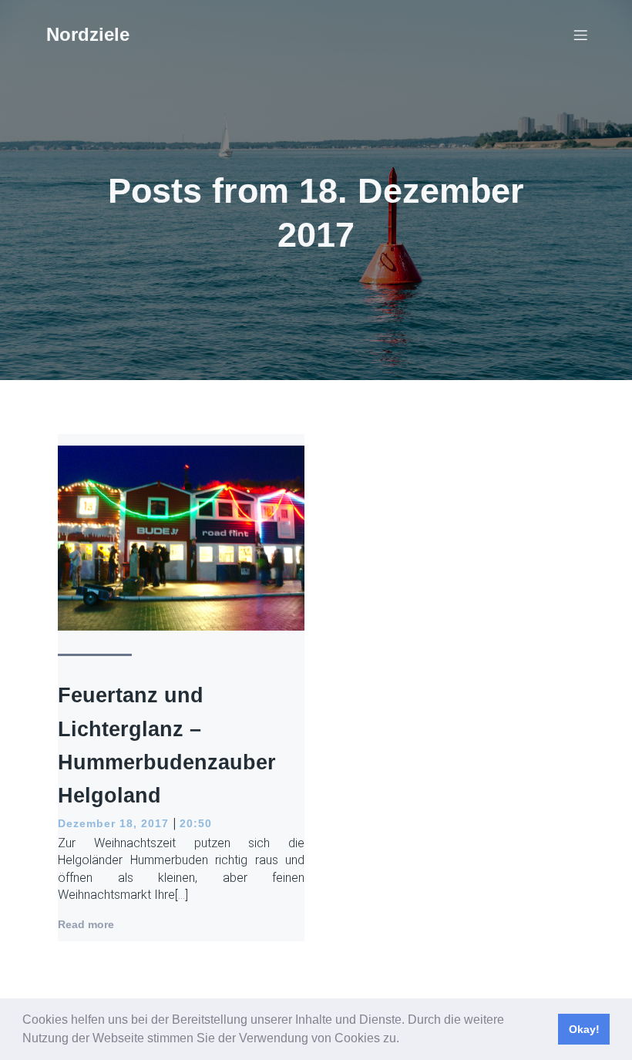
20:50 (196, 823)
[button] (404, 1040)
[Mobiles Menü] (580, 35)
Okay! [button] (584, 1029)
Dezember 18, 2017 (113, 823)
